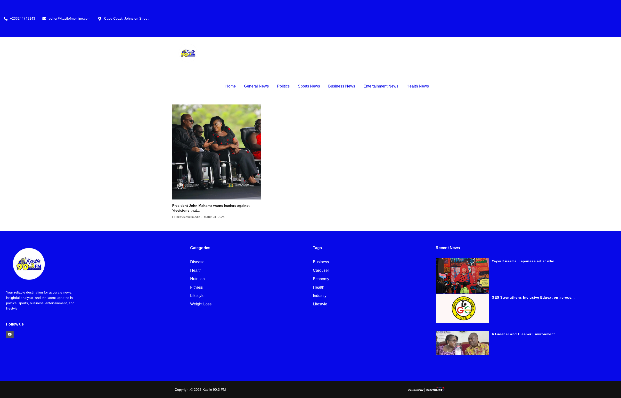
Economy (321, 279)
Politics (283, 86)
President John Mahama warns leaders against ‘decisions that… (211, 208)
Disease (197, 262)
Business (321, 262)
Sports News (309, 86)
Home (230, 86)
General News (256, 86)
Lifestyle (197, 295)
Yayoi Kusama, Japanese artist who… (525, 261)
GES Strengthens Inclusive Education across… (533, 297)
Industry (320, 295)
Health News (418, 86)
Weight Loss (201, 304)
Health (196, 270)
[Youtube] (10, 334)
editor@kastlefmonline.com (69, 18)
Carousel (321, 270)
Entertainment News (380, 86)
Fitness (196, 287)
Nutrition (197, 279)
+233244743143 (22, 18)
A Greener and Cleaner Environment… (525, 334)
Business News (341, 86)
